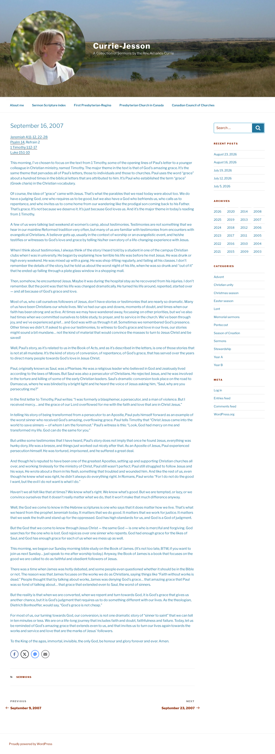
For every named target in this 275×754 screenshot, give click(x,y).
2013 (244, 219)
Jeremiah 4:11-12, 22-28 (29, 137)
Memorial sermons (227, 317)
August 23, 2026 (225, 154)
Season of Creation (227, 333)
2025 (217, 219)
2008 (257, 211)
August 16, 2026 (225, 162)
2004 (257, 243)
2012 (244, 227)
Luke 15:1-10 (20, 152)
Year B (218, 365)
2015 (230, 251)
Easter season (223, 301)
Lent (217, 309)
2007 (257, 219)
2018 (230, 227)
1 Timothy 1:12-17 (23, 147)
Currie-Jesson (122, 46)
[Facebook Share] (14, 654)
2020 (231, 211)
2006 (257, 227)
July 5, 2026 (222, 186)
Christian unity (223, 285)
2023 (217, 235)
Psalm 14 (17, 142)
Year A (218, 357)
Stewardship (222, 349)
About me (17, 105)
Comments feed (225, 406)
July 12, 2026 (223, 178)
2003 (257, 251)
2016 (230, 243)
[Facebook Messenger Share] (35, 654)
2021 (217, 251)
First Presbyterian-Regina (92, 105)
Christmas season (226, 293)
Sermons (24, 677)
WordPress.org (224, 414)
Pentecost (221, 325)
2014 (244, 211)
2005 (257, 235)
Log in (218, 390)
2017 (230, 235)
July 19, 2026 (223, 170)
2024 (217, 227)
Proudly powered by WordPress (30, 744)
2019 (230, 219)
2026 (217, 211)
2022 (217, 243)
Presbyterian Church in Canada (141, 105)
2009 (244, 251)
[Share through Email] (45, 654)
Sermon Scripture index (49, 105)
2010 (244, 243)
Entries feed (222, 398)
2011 (243, 235)
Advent (219, 277)
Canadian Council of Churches (193, 105)
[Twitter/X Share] (25, 654)
